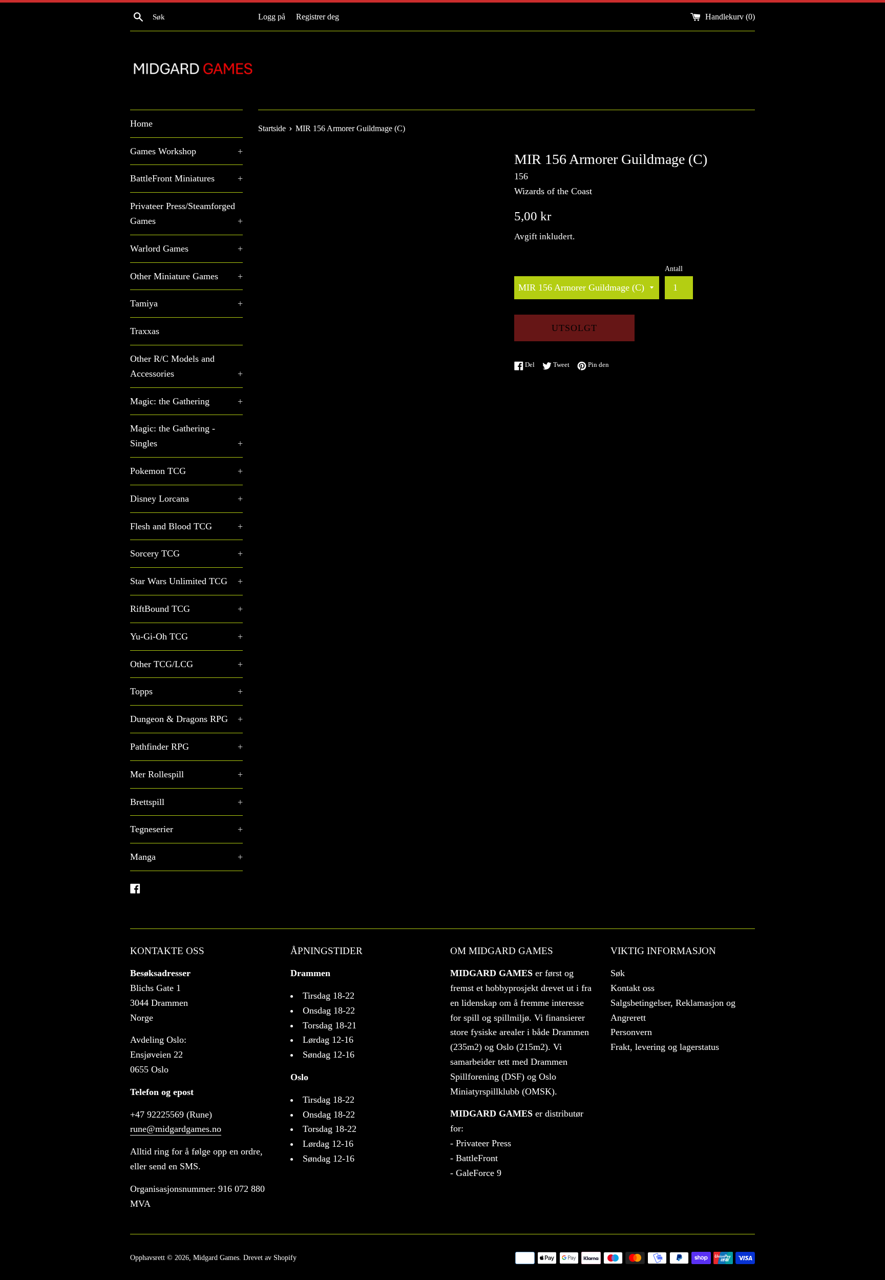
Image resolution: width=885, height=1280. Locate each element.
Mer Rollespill (186, 774)
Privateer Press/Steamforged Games (186, 213)
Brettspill (186, 802)
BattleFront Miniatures (186, 178)
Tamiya (186, 303)
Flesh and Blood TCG (186, 526)
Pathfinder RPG (186, 746)
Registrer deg (317, 17)
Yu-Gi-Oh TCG (186, 636)
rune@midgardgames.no (175, 1129)
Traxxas (144, 331)
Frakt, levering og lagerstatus (664, 1047)
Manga (186, 857)
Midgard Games (216, 1257)
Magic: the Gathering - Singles (186, 435)
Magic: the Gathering (186, 401)
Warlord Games (186, 248)
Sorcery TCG (186, 553)
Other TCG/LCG (186, 664)
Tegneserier (186, 829)
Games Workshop (186, 151)
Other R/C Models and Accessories (186, 366)
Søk (617, 973)
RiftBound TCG (186, 609)
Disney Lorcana (186, 498)
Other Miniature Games (186, 276)
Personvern (631, 1032)
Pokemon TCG (186, 471)
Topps (186, 691)
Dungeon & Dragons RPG (186, 719)
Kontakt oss (632, 988)
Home (141, 123)
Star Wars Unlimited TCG (186, 581)
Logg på (271, 17)
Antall (674, 268)
